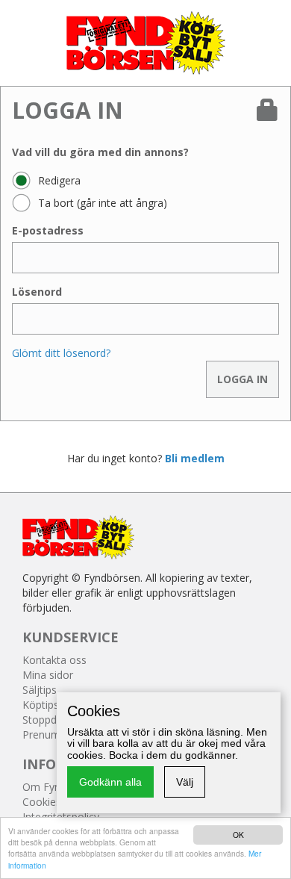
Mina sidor (47, 675)
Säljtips (39, 690)
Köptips (40, 705)
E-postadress (48, 230)
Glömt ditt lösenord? (61, 353)
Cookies (41, 802)
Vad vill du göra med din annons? (100, 152)
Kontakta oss (54, 660)
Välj (184, 782)
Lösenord (37, 292)
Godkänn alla (110, 782)
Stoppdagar (50, 719)
